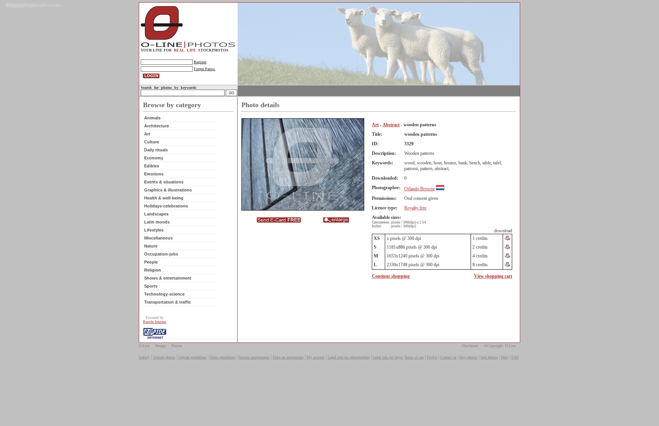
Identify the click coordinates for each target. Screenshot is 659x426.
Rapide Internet (154, 322)
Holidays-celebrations (166, 206)
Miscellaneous (158, 238)
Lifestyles (154, 230)
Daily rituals (156, 150)
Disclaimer (470, 346)
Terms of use (414, 357)
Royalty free (415, 208)
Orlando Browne (419, 188)
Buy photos (468, 357)
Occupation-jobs (161, 254)
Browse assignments (254, 357)
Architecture (156, 126)
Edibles (151, 166)
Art (147, 134)
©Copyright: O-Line (500, 346)
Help (504, 357)
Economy (153, 158)
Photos (177, 346)
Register (200, 62)
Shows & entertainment (167, 278)
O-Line (144, 346)
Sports (151, 286)
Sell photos (489, 357)
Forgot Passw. (204, 69)
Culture (151, 142)
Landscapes (156, 214)
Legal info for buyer (388, 357)
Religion (152, 270)
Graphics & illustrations (168, 190)
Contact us (448, 357)
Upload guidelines (192, 357)
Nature (151, 246)
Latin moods (157, 222)
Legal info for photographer (349, 357)
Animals (152, 118)
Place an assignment (288, 357)
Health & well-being (163, 198)
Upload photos (164, 357)
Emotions (154, 174)
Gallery (144, 357)
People (151, 262)
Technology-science (164, 294)
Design (160, 346)
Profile (432, 357)
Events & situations (163, 182)
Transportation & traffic (167, 302)
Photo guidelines (222, 357)
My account (316, 357)
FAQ (515, 357)
